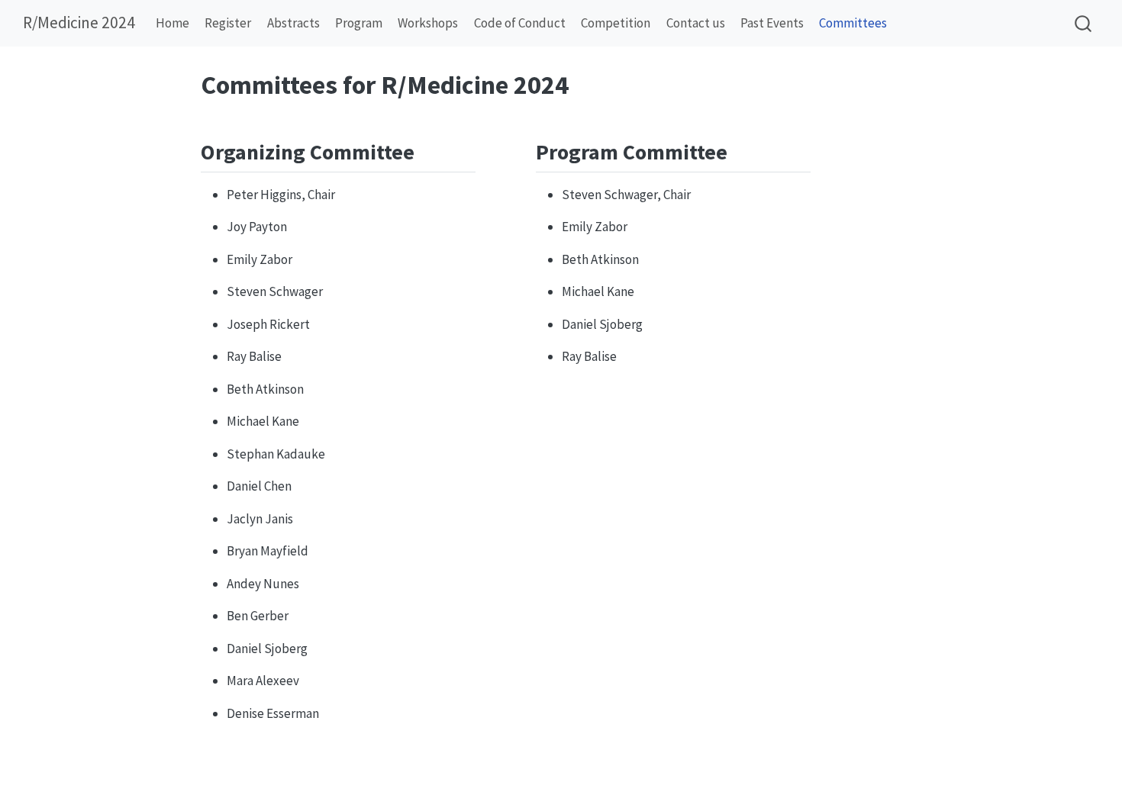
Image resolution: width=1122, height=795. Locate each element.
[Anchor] (429, 150)
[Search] (1083, 23)
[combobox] (1084, 23)
